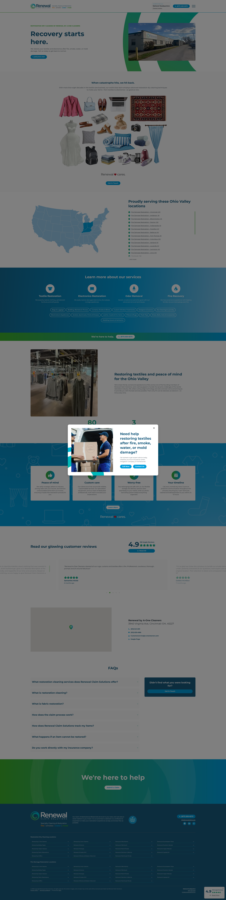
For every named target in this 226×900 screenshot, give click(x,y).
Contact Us (139, 466)
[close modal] (154, 428)
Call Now (126, 466)
